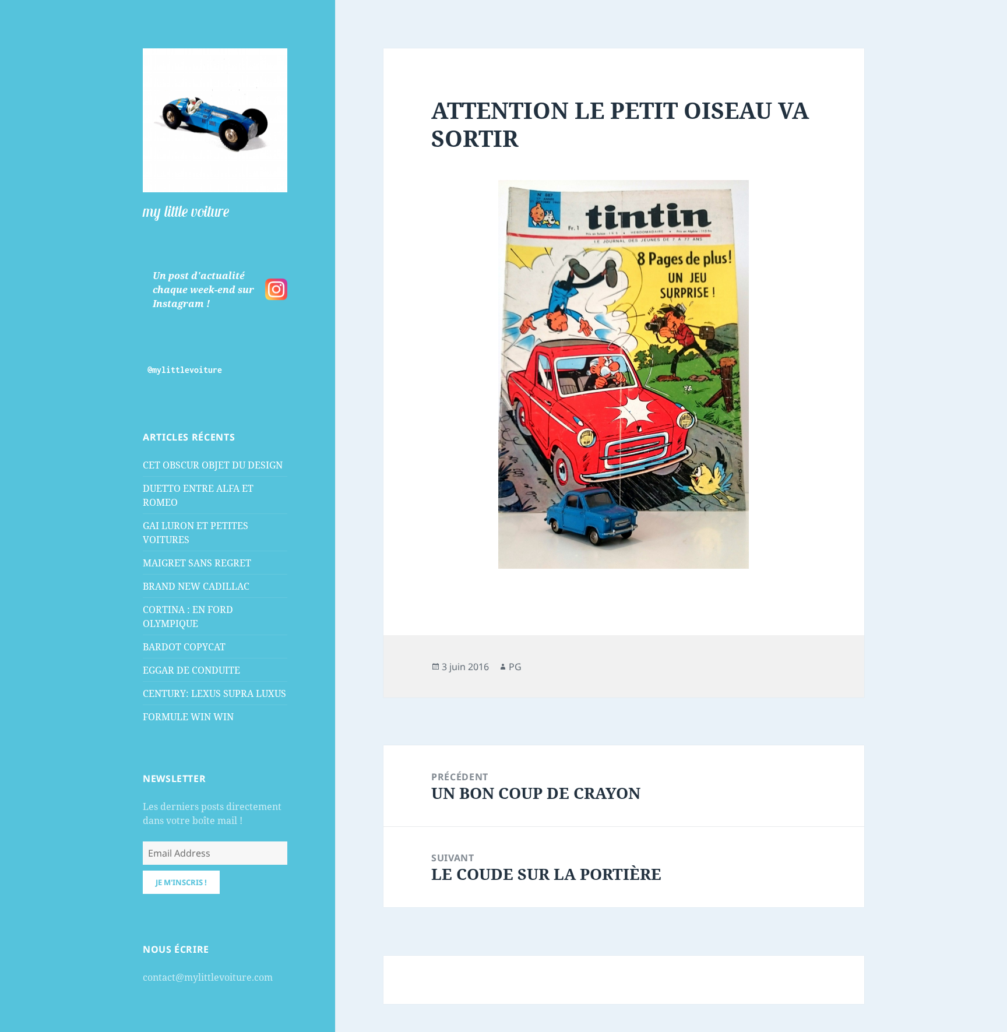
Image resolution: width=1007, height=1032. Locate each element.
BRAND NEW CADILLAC (196, 586)
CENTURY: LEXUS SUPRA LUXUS (214, 693)
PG (515, 666)
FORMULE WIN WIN (188, 716)
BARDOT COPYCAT (184, 646)
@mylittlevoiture (184, 370)
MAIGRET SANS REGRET (197, 562)
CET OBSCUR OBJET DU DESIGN (213, 465)
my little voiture (186, 211)
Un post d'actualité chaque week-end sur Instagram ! (203, 289)
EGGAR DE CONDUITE (191, 670)
